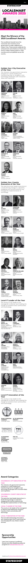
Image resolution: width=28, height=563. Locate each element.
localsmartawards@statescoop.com (17, 556)
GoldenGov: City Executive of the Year (13, 482)
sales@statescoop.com (16, 544)
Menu (25, 2)
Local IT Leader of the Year (11, 506)
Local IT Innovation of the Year (12, 516)
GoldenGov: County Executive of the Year (13, 495)
